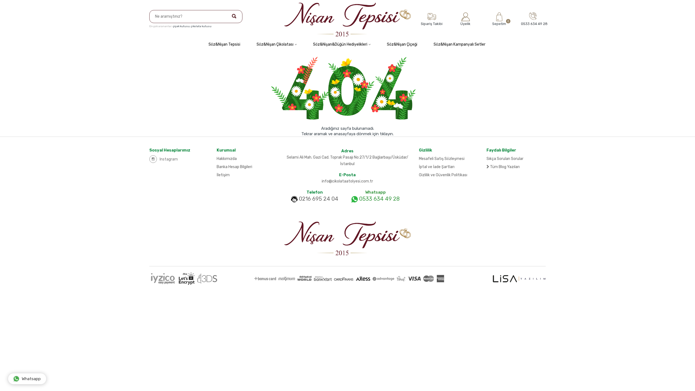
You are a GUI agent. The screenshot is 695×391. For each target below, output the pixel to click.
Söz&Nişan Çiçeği (402, 44)
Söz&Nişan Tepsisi (224, 44)
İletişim (223, 175)
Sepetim (499, 23)
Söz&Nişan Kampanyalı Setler (459, 44)
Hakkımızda (227, 158)
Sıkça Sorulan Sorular (504, 158)
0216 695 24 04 (318, 198)
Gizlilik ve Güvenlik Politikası (443, 175)
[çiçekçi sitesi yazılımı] (519, 278)
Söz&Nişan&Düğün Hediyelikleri (340, 44)
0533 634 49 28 (379, 198)
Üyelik (465, 24)
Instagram (169, 159)
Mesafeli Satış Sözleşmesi (442, 158)
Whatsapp (31, 378)
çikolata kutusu (201, 26)
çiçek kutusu (181, 26)
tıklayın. (387, 133)
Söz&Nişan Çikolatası (275, 44)
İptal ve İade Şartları (436, 167)
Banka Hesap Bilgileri (234, 167)
